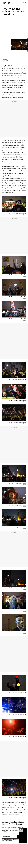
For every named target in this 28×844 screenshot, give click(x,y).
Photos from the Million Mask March (12, 92)
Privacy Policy (9, 840)
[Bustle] (6, 2)
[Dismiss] (25, 829)
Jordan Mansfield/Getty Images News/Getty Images (27, 45)
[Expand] (20, 829)
